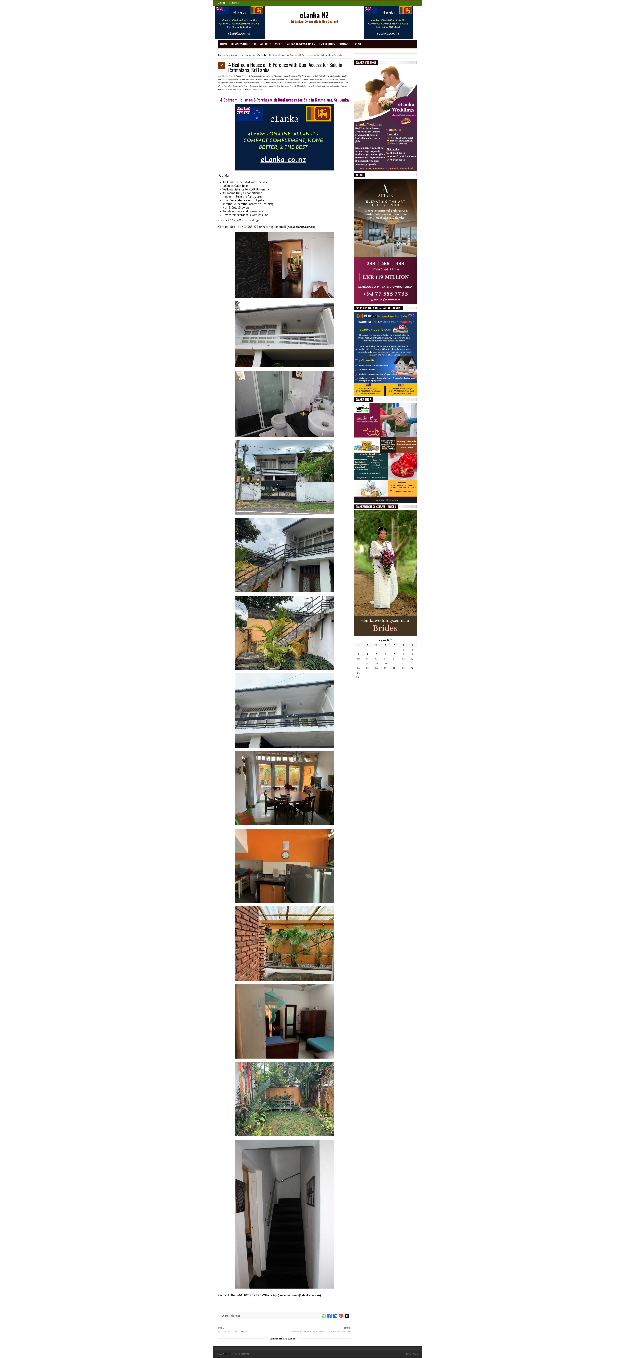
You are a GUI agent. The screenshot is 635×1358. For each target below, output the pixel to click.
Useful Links (327, 44)
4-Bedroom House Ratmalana (285, 76)
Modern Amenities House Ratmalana (294, 82)
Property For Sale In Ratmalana (245, 86)
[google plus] (341, 1316)
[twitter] (324, 1316)
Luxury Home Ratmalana (269, 82)
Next (321, 1330)
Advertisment (232, 55)
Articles (265, 44)
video (278, 44)
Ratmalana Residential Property (231, 89)
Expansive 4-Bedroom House (296, 79)
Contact (234, 3)
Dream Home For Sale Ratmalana (241, 79)
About (221, 3)
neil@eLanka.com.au (301, 227)
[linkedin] (335, 1316)
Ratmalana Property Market (292, 86)
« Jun (356, 676)
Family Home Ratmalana (318, 79)
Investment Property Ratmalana (246, 82)
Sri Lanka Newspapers (300, 44)
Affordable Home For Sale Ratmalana (313, 76)
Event (357, 44)
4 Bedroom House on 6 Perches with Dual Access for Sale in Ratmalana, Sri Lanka (285, 67)
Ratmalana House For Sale (269, 86)
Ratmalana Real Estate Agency (334, 86)
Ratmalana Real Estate (312, 86)
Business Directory (243, 44)
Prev (232, 1330)
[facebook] (329, 1316)
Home (223, 44)
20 (385, 663)
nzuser (239, 76)
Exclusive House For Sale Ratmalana (269, 79)
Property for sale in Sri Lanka (253, 55)
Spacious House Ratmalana (255, 89)
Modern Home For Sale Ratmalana (324, 82)
